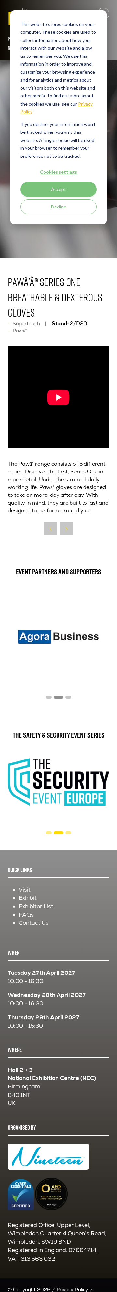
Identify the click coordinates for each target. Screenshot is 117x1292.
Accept (58, 189)
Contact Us (34, 922)
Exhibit (28, 897)
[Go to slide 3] (58, 832)
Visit (25, 889)
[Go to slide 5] (58, 697)
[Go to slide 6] (68, 697)
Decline (58, 206)
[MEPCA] (59, 636)
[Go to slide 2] (49, 832)
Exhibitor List (36, 906)
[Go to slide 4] (49, 697)
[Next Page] (66, 528)
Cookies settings (58, 172)
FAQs (26, 914)
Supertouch (26, 323)
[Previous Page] (50, 528)
